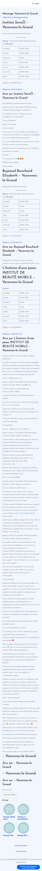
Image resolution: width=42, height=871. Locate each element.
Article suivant (21, 851)
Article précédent (21, 846)
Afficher (13, 794)
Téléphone (6, 89)
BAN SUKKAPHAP (11, 3)
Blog (5, 17)
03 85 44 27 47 (16, 242)
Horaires (10, 44)
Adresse (5, 41)
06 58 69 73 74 (16, 334)
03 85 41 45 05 (16, 89)
